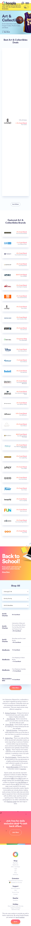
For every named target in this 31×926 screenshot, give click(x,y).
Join (15, 870)
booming (23, 769)
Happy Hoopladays (15, 908)
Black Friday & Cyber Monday (15, 906)
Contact (15, 894)
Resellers (15, 900)
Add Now (25, 7)
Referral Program (15, 888)
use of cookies (20, 917)
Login (15, 869)
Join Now (15, 832)
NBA (12, 778)
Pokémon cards (11, 801)
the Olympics (22, 782)
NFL (22, 780)
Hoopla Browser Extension (15, 880)
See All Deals (15, 204)
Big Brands (15, 865)
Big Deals (15, 863)
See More (7, 32)
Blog (15, 872)
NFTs (17, 784)
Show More (15, 688)
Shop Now (6, 572)
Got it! (15, 921)
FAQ (15, 890)
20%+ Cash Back (15, 867)
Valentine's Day (16, 909)
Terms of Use (15, 892)
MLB (19, 778)
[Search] (22, 3)
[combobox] (19, 592)
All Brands (15, 874)
